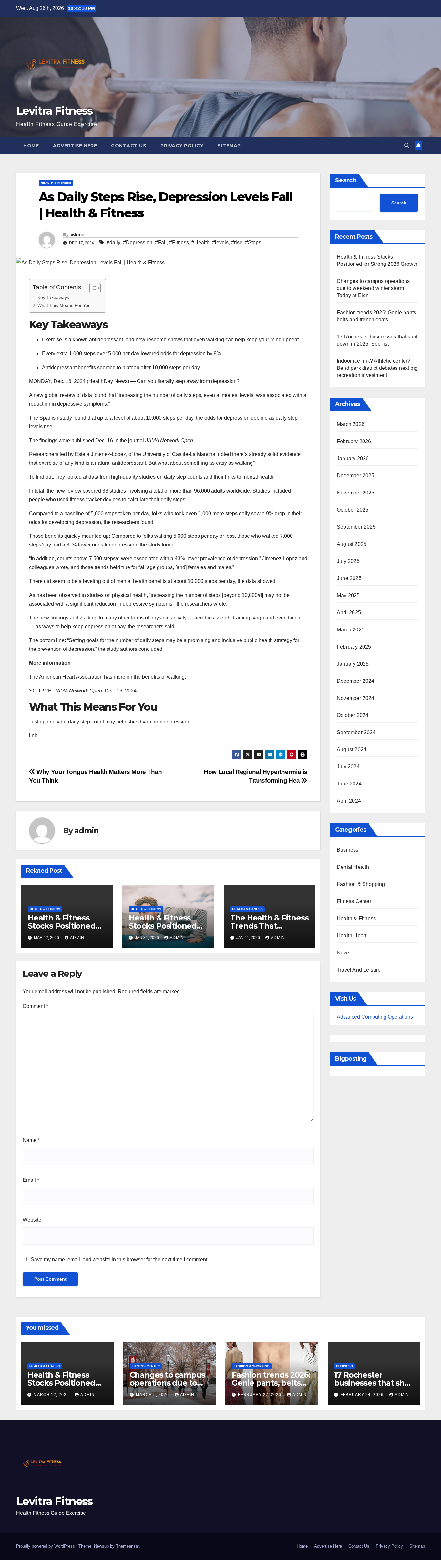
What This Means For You (64, 305)
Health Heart (351, 935)
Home (31, 146)
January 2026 (353, 458)
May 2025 (348, 595)
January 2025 (353, 664)
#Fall (161, 242)
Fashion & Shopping (361, 884)
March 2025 (350, 629)
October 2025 (352, 510)
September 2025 (356, 527)
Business (348, 850)
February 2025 (354, 647)
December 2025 (355, 475)
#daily (113, 242)
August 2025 (351, 544)
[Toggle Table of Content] (92, 288)
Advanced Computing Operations (375, 1017)
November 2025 (355, 492)
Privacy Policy (181, 146)
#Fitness (179, 242)
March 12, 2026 (52, 1394)
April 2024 (349, 801)
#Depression (137, 242)
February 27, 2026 (260, 1394)
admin (77, 234)
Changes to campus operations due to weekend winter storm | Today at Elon (373, 288)
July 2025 (348, 561)
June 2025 (349, 578)
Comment (35, 1006)
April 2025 (349, 612)
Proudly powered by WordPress (46, 1546)
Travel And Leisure (359, 969)
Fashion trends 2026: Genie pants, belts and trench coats (271, 1383)
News (343, 952)
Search (345, 180)
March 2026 (350, 424)
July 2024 (348, 766)
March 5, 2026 (153, 1394)
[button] (406, 145)
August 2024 (351, 749)
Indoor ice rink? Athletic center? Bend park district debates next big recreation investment (377, 368)
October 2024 (352, 715)
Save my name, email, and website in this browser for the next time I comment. (120, 1259)
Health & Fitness (56, 182)
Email (31, 1180)
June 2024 (349, 783)
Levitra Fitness (54, 111)
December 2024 (355, 681)
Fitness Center (354, 901)
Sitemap (229, 146)
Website (32, 1219)
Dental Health (353, 867)
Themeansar (127, 1546)
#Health (200, 242)
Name (31, 1140)
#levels (220, 242)
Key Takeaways (53, 297)
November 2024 (355, 698)
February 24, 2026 (362, 1394)
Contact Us (128, 146)
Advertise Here (75, 146)
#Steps (253, 242)
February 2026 (354, 441)
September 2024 (356, 732)
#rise (236, 242)
